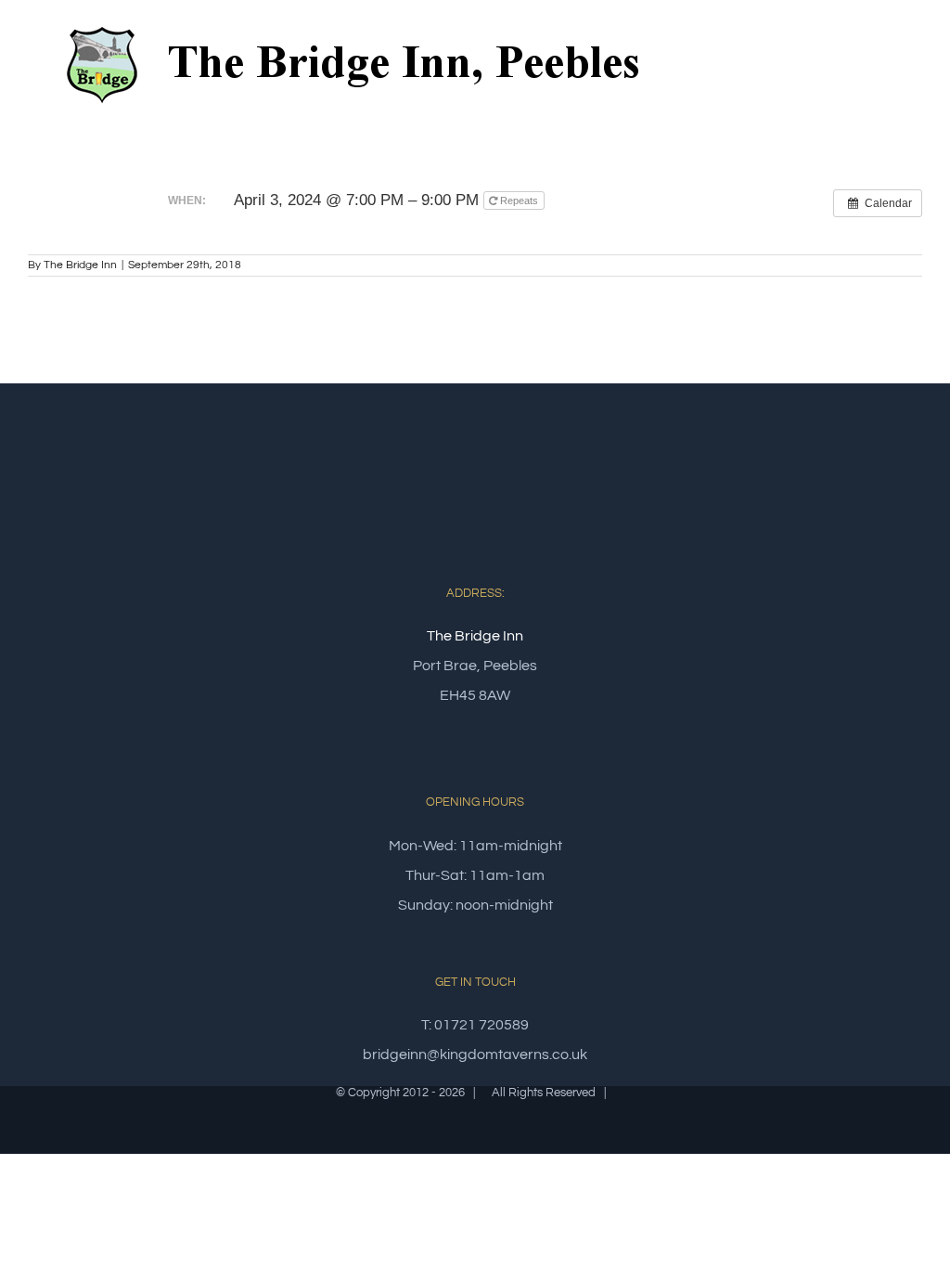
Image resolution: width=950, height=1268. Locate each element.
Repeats (519, 200)
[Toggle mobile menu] (914, 59)
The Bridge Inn (80, 265)
